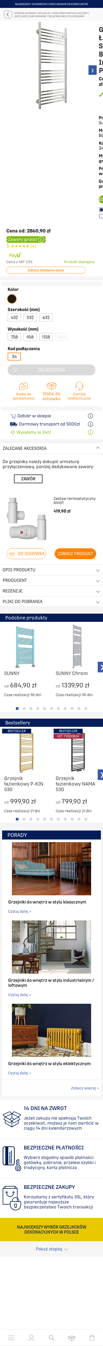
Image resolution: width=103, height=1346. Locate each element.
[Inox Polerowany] (12, 299)
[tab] (17, 708)
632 (46, 317)
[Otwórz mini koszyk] (92, 1337)
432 (14, 317)
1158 (46, 337)
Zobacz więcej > (85, 1088)
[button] (31, 1337)
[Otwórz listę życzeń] (71, 1337)
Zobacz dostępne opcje (46, 270)
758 (14, 337)
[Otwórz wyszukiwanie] (52, 1338)
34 (14, 356)
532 (30, 317)
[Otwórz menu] (11, 1337)
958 (30, 337)
